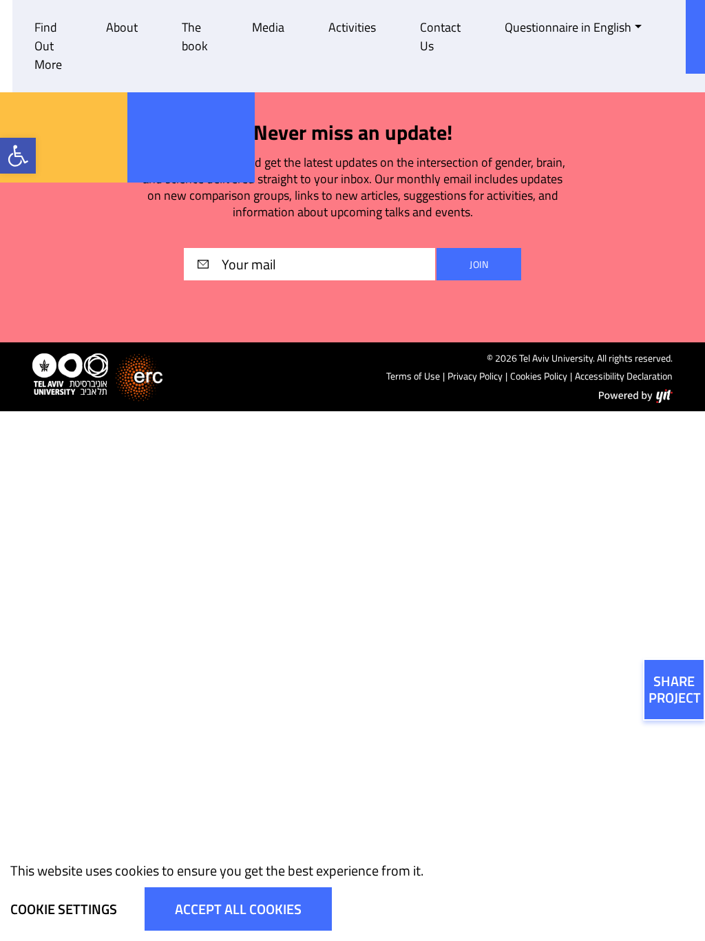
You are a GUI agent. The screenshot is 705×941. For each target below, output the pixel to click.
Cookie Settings (63, 909)
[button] (18, 156)
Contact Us (440, 36)
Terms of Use (413, 376)
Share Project (675, 689)
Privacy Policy (475, 376)
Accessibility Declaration (624, 376)
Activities (352, 27)
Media (268, 27)
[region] (352, 892)
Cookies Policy (538, 376)
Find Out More (48, 46)
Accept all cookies (238, 909)
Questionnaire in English (568, 27)
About (122, 27)
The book (195, 36)
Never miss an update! (352, 132)
